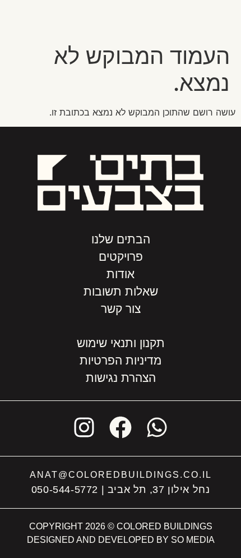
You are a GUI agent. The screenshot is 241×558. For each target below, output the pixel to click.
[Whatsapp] (157, 427)
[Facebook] (120, 427)
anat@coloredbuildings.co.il (121, 474)
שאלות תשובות (121, 291)
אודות (120, 274)
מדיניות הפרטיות (120, 360)
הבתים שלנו (120, 239)
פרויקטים (121, 256)
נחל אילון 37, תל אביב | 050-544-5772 (120, 489)
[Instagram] (84, 427)
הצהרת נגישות (121, 377)
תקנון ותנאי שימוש (121, 342)
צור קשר (121, 308)
